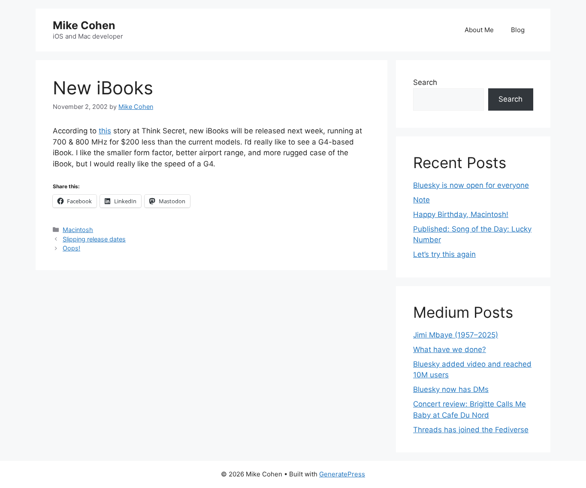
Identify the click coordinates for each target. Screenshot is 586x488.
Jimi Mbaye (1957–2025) (455, 335)
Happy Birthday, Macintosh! (460, 214)
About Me (479, 30)
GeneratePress (342, 474)
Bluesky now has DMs (451, 389)
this (105, 131)
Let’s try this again (444, 254)
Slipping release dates (94, 239)
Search (425, 82)
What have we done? (449, 349)
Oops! (71, 248)
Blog (518, 30)
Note (421, 200)
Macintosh (78, 229)
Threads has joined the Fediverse (471, 429)
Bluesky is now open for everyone (471, 185)
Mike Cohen (84, 25)
